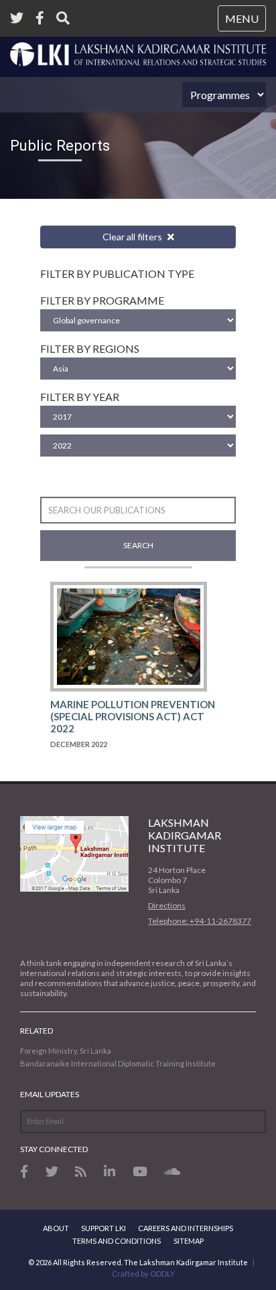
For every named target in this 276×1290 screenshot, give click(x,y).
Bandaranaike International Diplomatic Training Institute (118, 1063)
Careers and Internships (185, 1228)
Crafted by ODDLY (143, 1273)
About (56, 1228)
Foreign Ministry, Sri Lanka (65, 1050)
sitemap (189, 1240)
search (138, 545)
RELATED (36, 1031)
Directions (167, 905)
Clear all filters (133, 236)
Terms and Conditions (116, 1240)
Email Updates (49, 1094)
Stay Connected (54, 1149)
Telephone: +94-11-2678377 (199, 921)
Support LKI (103, 1228)
